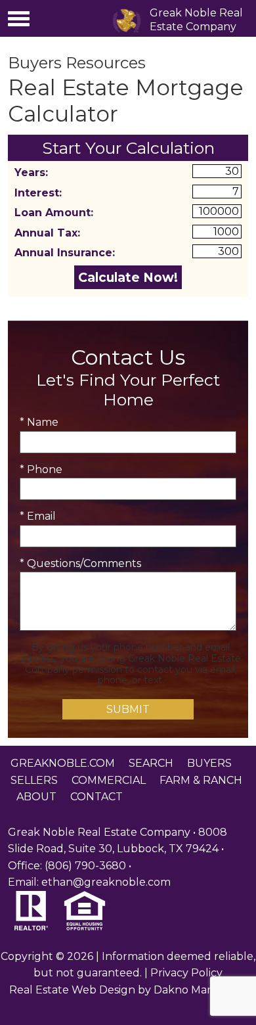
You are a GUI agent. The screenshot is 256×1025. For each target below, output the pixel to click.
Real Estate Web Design (72, 990)
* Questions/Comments (80, 563)
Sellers (34, 780)
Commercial (109, 780)
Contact (96, 796)
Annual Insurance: (64, 252)
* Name (39, 422)
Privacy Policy (186, 973)
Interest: (38, 193)
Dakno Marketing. (200, 990)
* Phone (41, 469)
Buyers (209, 763)
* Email (38, 516)
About (36, 796)
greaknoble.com (63, 763)
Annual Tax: (47, 233)
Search (151, 763)
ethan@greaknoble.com (106, 882)
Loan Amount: (53, 212)
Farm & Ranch (201, 780)
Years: (31, 172)
